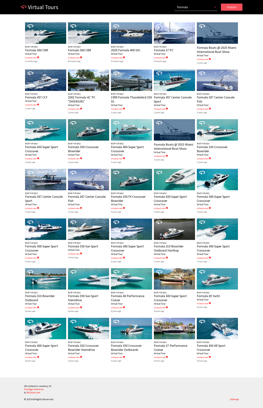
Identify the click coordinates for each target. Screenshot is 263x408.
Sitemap (234, 399)
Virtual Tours (43, 7)
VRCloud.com (33, 392)
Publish (231, 7)
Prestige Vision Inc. (34, 389)
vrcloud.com (32, 57)
